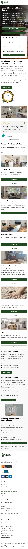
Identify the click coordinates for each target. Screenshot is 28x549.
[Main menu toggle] (25, 2)
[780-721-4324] (21, 2)
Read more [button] (5, 131)
